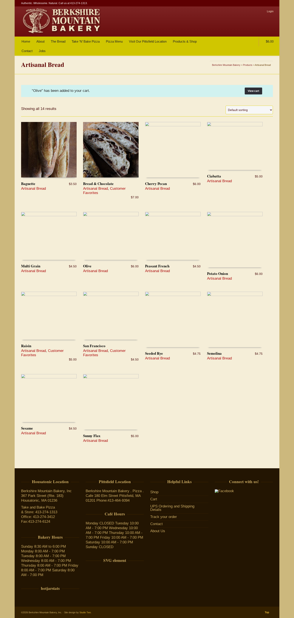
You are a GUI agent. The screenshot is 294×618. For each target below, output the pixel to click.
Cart (153, 499)
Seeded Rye (154, 353)
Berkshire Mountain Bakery (226, 65)
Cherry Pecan (156, 183)
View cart (253, 90)
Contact (156, 524)
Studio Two (85, 612)
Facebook (272, 3)
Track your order (163, 517)
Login (270, 11)
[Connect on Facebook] (224, 491)
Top (267, 612)
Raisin (26, 345)
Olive (87, 266)
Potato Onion (217, 273)
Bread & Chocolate (98, 183)
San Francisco (94, 345)
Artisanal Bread (33, 188)
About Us (157, 531)
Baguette (28, 183)
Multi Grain (30, 266)
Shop (154, 492)
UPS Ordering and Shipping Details (172, 508)
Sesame (27, 428)
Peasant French (157, 266)
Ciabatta (214, 176)
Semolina (214, 353)
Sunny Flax (92, 435)
